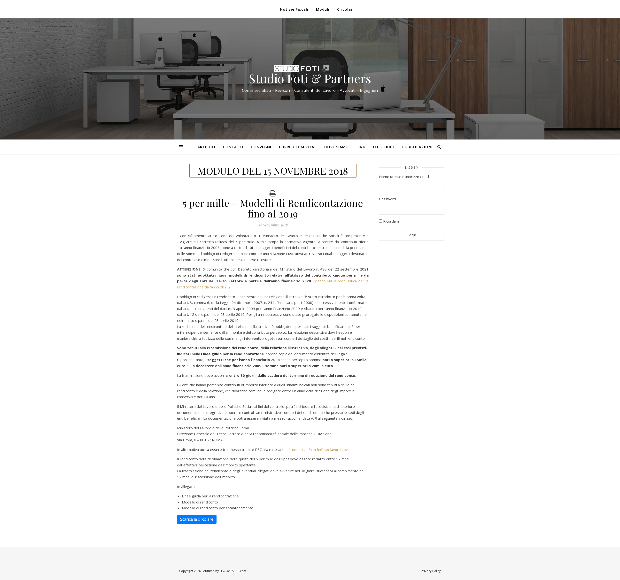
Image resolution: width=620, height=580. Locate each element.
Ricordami (391, 221)
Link (360, 146)
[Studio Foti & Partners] (310, 68)
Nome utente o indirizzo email (404, 176)
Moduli (322, 9)
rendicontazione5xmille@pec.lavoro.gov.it (316, 449)
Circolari (345, 9)
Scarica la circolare (196, 519)
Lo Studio (384, 146)
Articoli (206, 146)
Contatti (233, 146)
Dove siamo (336, 146)
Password (387, 198)
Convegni (261, 146)
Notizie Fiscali (294, 9)
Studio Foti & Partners (310, 78)
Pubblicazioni (417, 146)
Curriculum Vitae (298, 146)
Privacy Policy (431, 571)
